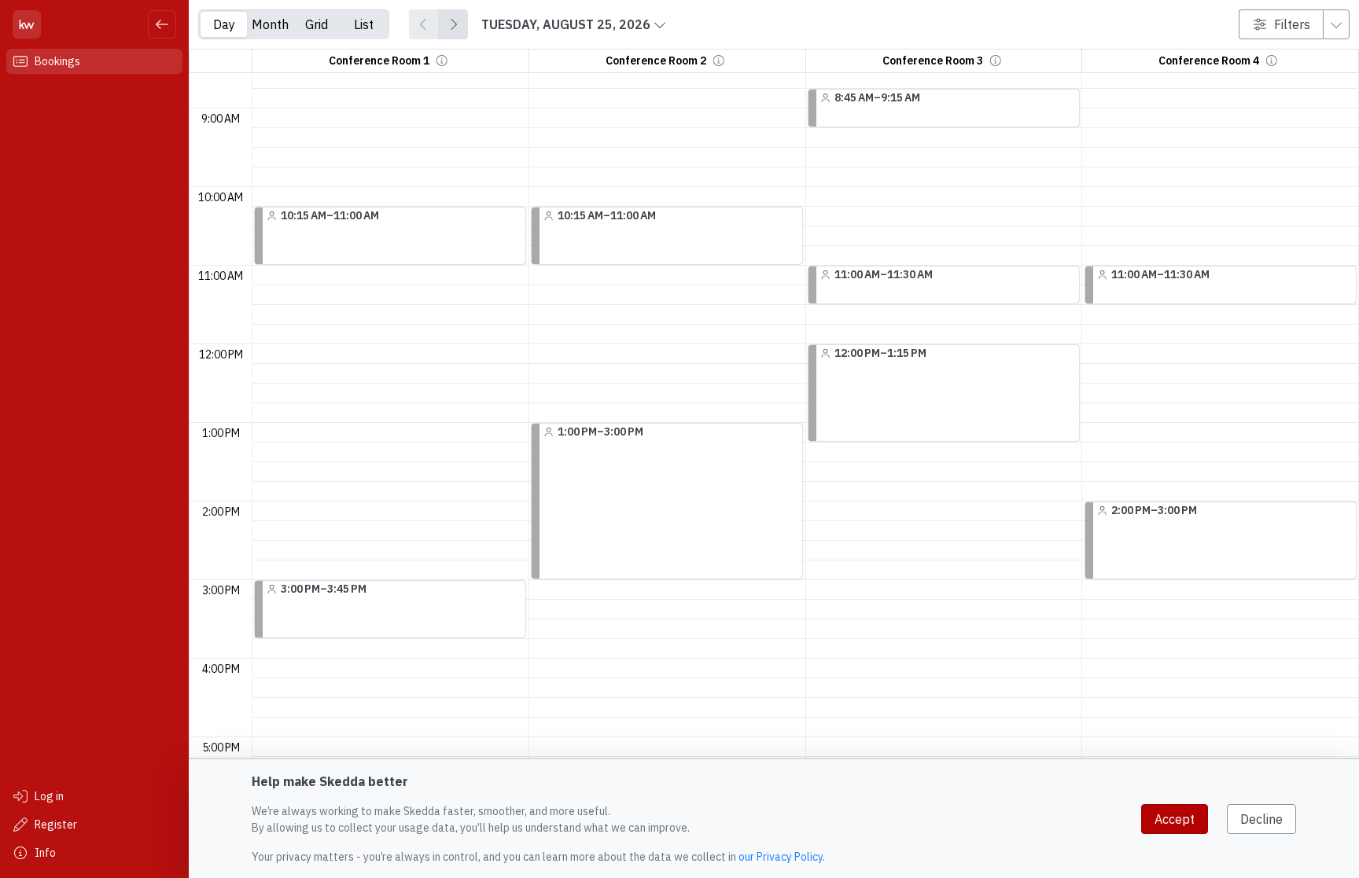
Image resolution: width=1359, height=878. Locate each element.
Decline (1261, 819)
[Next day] (453, 24)
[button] (442, 60)
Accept (1175, 819)
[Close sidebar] (162, 24)
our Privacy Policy (780, 857)
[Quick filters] (1336, 24)
